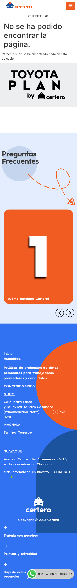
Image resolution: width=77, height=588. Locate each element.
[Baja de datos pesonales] (5, 564)
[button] (58, 313)
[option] (38, 258)
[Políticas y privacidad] (5, 546)
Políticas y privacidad (20, 553)
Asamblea (12, 358)
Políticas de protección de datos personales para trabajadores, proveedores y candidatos (31, 372)
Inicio (8, 353)
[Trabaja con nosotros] (5, 527)
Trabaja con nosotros (21, 535)
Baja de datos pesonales (15, 574)
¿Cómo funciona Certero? (28, 298)
